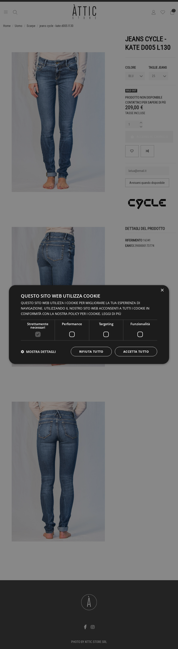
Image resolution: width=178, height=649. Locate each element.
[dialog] (89, 324)
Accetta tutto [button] (136, 351)
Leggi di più (111, 313)
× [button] (162, 290)
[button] (38, 351)
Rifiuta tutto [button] (91, 351)
